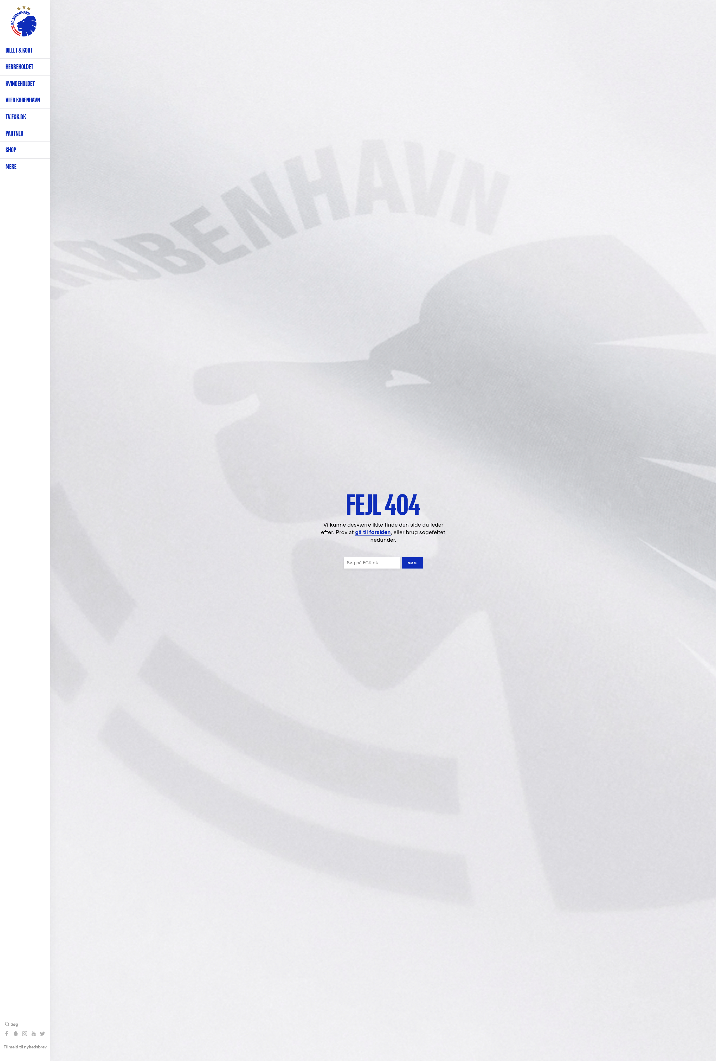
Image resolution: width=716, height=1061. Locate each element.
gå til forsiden (373, 532)
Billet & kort (19, 50)
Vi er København (23, 100)
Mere (11, 166)
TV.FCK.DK (16, 117)
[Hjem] (24, 24)
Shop (11, 150)
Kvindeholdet (20, 83)
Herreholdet (19, 66)
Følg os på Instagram (24, 1033)
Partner (14, 133)
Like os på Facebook (6, 1033)
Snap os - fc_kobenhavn (15, 1033)
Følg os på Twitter (42, 1033)
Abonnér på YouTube (33, 1033)
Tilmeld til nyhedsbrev (25, 1047)
